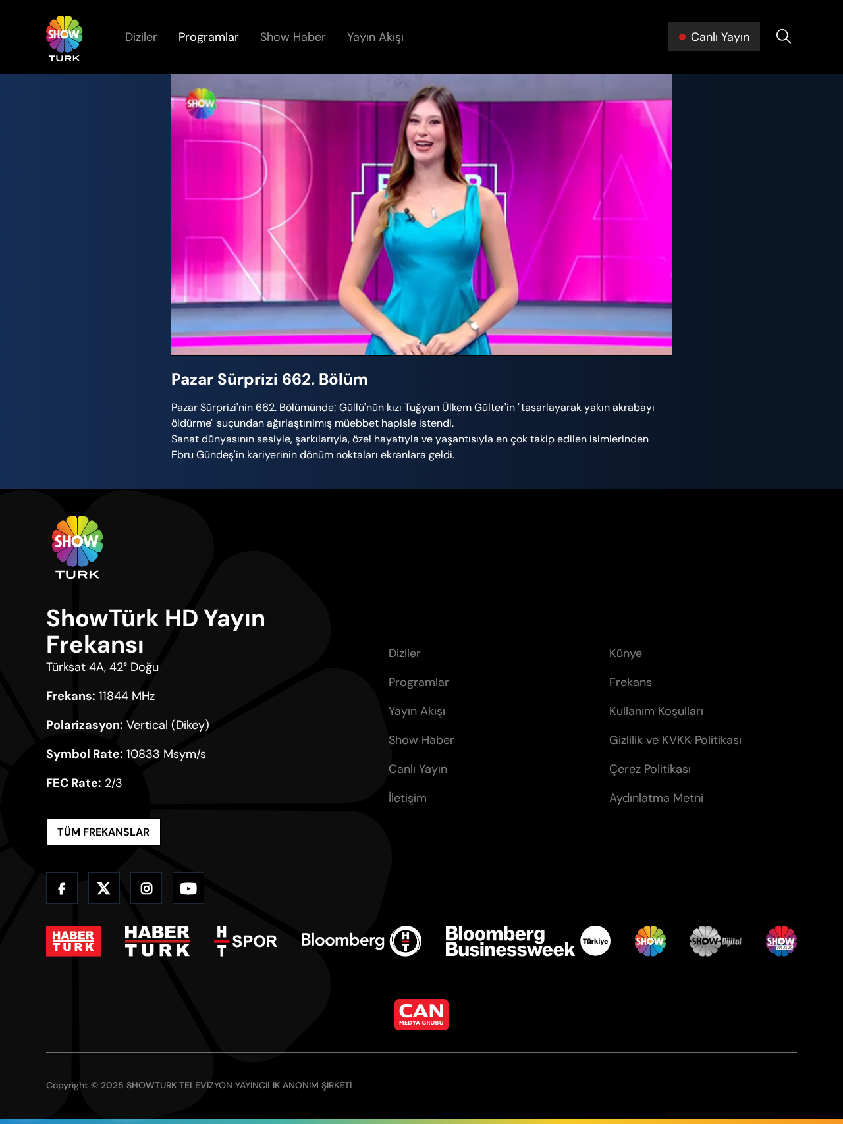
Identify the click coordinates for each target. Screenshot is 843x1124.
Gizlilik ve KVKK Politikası (675, 740)
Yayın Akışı (375, 37)
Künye (625, 653)
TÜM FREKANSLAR (103, 832)
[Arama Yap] (784, 36)
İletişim (408, 798)
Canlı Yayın (418, 769)
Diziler (141, 37)
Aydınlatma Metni (656, 798)
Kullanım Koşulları (656, 711)
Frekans (630, 682)
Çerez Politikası (650, 769)
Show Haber (293, 37)
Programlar (208, 37)
